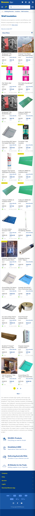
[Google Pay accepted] (23, 499)
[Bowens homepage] (7, 2)
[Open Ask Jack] (5, 7)
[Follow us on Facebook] (17, 503)
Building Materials (9, 11)
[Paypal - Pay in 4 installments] (11, 499)
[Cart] (33, 2)
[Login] (29, 2)
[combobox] (19, 7)
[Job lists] (22, 2)
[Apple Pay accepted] (17, 499)
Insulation (17, 11)
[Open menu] (2, 7)
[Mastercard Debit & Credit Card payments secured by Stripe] (26, 496)
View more (15, 25)
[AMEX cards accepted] (14, 496)
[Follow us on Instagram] (13, 503)
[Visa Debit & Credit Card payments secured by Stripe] (20, 496)
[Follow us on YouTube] (21, 503)
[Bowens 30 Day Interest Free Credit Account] (9, 496)
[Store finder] (26, 2)
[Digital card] (33, 7)
